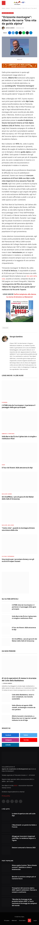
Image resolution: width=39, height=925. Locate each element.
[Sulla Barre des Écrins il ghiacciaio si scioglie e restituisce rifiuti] (19, 421)
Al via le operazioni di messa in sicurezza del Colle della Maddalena (19, 679)
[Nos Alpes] (19, 3)
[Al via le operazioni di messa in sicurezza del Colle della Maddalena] (19, 666)
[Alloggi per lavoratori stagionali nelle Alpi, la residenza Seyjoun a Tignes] (6, 839)
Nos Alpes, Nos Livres (8, 13)
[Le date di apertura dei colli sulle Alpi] (6, 816)
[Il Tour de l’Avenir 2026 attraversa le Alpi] (19, 453)
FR (29, 920)
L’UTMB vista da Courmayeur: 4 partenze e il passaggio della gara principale (18, 406)
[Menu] (3, 3)
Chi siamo (6, 920)
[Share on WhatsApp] (23, 32)
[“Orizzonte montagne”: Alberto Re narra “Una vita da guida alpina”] (19, 57)
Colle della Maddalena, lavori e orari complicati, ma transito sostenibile (23, 697)
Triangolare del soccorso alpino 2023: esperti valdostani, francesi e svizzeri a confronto (24, 890)
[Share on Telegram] (30, 32)
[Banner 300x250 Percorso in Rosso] (19, 321)
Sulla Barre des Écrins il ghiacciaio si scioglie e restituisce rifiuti (24, 617)
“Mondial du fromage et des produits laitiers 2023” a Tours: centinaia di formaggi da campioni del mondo (24, 902)
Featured (5, 328)
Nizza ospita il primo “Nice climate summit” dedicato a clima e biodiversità (24, 867)
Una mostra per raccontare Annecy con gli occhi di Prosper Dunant (18, 560)
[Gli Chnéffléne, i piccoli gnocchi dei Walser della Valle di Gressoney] (19, 482)
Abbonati (14, 920)
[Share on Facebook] (9, 32)
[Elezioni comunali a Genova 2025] (6, 850)
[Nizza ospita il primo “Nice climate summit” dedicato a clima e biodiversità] (6, 868)
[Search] (36, 3)
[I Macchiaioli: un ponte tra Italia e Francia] (6, 828)
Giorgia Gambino (10, 28)
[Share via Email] (20, 32)
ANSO (15, 785)
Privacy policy (6, 796)
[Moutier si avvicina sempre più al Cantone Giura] (6, 879)
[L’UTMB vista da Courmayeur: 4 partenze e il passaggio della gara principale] (19, 390)
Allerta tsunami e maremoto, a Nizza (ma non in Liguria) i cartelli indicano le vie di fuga (24, 718)
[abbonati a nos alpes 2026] (19, 67)
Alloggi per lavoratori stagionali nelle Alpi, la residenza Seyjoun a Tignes (24, 838)
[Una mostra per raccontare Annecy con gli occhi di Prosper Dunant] (19, 544)
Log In (35, 920)
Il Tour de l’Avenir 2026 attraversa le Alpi (17, 468)
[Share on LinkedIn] (16, 32)
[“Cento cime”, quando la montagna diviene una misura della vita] (19, 513)
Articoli (8, 8)
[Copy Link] (27, 32)
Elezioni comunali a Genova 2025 (24, 848)
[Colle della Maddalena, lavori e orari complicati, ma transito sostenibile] (6, 698)
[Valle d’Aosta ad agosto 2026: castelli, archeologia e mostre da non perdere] (6, 708)
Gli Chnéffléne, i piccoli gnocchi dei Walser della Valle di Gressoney (18, 498)
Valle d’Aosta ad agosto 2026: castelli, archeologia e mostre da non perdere (23, 707)
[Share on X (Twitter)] (13, 32)
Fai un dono (22, 920)
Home (3, 8)
